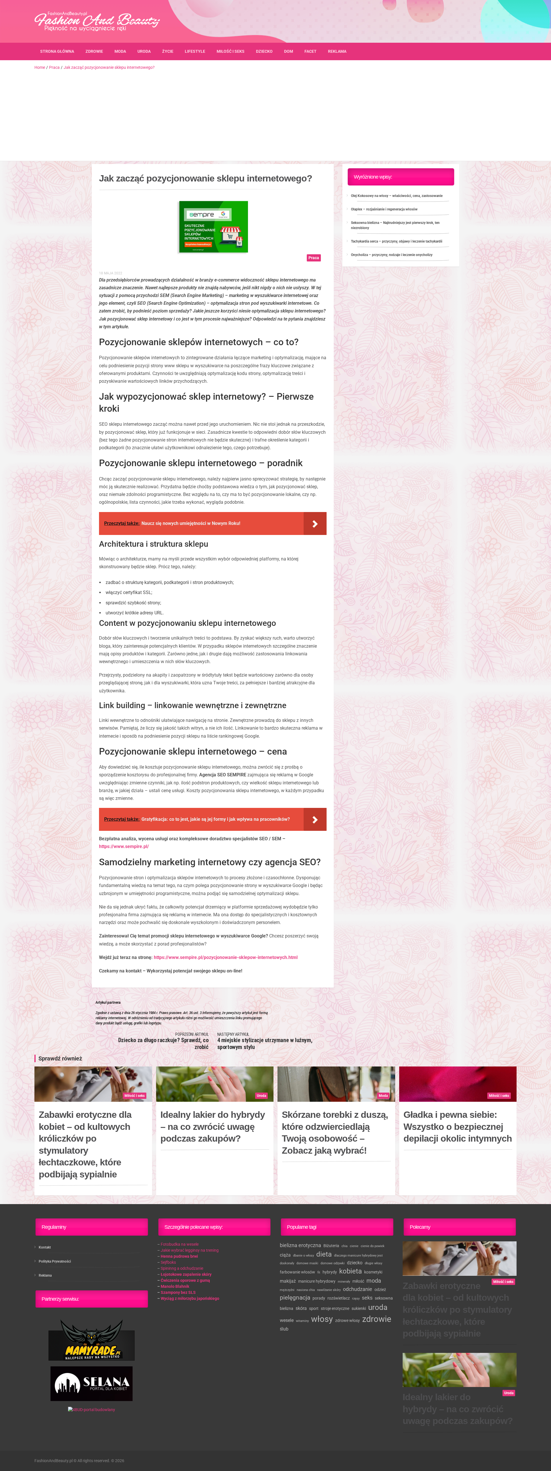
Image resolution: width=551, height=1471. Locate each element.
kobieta (350, 1271)
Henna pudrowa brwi (179, 1256)
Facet (310, 51)
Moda (120, 51)
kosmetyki (373, 1272)
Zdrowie (94, 51)
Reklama (337, 51)
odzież (380, 1289)
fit (318, 1272)
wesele (287, 1320)
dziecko (354, 1262)
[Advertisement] (275, 113)
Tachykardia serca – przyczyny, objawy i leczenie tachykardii (396, 241)
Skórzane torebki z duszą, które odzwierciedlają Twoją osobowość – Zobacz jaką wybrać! (335, 1132)
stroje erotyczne (335, 1308)
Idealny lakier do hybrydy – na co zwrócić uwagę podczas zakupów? (212, 1126)
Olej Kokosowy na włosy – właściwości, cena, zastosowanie (397, 196)
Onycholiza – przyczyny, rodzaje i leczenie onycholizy (391, 255)
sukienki (359, 1308)
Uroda (144, 51)
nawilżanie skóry (329, 1290)
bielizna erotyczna (300, 1245)
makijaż (288, 1281)
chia (345, 1246)
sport (314, 1308)
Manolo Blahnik (175, 1286)
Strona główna (57, 51)
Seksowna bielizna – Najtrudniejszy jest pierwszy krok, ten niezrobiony (395, 225)
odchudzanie (357, 1289)
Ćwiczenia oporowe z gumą (185, 1280)
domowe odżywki (333, 1263)
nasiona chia (306, 1290)
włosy (322, 1319)
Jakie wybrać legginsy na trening (190, 1250)
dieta (324, 1254)
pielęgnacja (295, 1297)
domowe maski (307, 1263)
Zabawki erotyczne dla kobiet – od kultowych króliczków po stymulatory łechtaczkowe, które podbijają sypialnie (85, 1144)
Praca (314, 257)
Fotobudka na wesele (180, 1244)
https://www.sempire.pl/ (124, 846)
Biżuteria (331, 1245)
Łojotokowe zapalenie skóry (186, 1274)
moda (373, 1280)
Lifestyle (195, 51)
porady (319, 1298)
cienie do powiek (373, 1246)
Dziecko (264, 51)
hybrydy (330, 1272)
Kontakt (45, 1247)
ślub (284, 1329)
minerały (344, 1282)
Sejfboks (168, 1262)
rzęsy (356, 1298)
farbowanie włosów (297, 1272)
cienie (354, 1246)
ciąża (285, 1255)
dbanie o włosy (303, 1255)
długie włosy (373, 1263)
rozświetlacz (338, 1298)
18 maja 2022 (110, 273)
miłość (358, 1281)
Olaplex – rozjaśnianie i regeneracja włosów (384, 209)
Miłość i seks (231, 51)
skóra (301, 1308)
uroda (377, 1307)
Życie (167, 51)
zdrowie (376, 1319)
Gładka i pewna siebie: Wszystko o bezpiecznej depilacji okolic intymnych (457, 1126)
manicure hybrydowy (316, 1281)
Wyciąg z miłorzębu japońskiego (190, 1298)
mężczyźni (287, 1290)
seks (367, 1298)
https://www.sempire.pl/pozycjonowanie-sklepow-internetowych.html (226, 957)
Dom (288, 51)
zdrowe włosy (347, 1320)
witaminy (302, 1321)
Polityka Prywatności (55, 1261)
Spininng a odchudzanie (182, 1268)
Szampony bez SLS (178, 1292)
